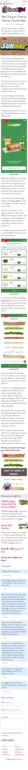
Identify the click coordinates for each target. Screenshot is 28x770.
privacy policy (18, 752)
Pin (10, 548)
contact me (5, 754)
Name (3, 702)
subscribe (5, 752)
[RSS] (9, 3)
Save (4, 39)
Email (3, 709)
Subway (12, 542)
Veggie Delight (16, 200)
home (4, 746)
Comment (4, 717)
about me (5, 749)
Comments (19, 24)
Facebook (17, 548)
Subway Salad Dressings (6, 526)
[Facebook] (4, 3)
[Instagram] (12, 3)
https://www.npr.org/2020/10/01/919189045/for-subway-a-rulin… (14, 633)
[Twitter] (7, 3)
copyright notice (19, 754)
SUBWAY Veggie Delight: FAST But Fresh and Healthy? (9, 503)
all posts (16, 746)
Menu (24, 4)
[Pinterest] (1, 3)
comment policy (19, 749)
